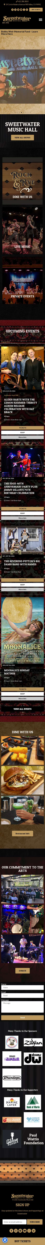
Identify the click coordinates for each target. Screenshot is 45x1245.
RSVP (22, 432)
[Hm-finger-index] (24, 9)
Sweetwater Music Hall (14, 423)
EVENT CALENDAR (22, 236)
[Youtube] (21, 9)
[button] (40, 20)
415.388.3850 (23, 1)
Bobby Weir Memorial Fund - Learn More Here (19, 32)
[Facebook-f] (12, 9)
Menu (22, 183)
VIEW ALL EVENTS (22, 709)
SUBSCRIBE (35, 1222)
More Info (22, 437)
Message (5, 1000)
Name (3, 984)
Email (3, 992)
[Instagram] (15, 9)
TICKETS (22, 428)
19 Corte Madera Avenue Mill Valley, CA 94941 (23, 4)
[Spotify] (18, 9)
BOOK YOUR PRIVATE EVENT (22, 285)
